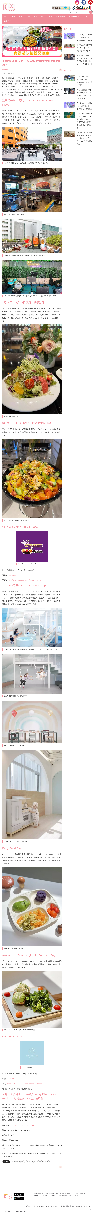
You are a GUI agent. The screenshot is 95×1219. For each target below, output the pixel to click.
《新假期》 (67, 1193)
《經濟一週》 (78, 1195)
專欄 (50, 16)
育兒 (35, 16)
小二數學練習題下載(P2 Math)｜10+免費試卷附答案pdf (85, 48)
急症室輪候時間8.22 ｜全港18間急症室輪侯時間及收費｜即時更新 (85, 81)
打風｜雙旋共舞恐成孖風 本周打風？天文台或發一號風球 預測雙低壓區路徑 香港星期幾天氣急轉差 (85, 121)
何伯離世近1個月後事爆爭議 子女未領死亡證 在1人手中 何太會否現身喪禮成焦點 (85, 138)
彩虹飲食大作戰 (17, 1162)
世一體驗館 (60, 16)
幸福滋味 (45, 1162)
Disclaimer (76, 1209)
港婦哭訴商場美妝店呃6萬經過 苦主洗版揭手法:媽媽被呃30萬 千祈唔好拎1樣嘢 (85, 60)
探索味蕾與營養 (32, 1162)
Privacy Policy (87, 1209)
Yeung (4, 73)
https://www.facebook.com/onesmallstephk (24, 1084)
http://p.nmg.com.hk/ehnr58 (22, 1125)
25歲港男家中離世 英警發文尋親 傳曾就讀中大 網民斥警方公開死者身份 (84, 94)
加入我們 (7, 21)
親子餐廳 (5, 70)
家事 (13, 16)
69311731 (11, 1079)
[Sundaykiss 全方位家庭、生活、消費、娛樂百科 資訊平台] (15, 7)
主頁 (6, 16)
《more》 (53, 1195)
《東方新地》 (45, 1195)
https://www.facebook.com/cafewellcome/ (24, 580)
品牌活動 (86, 16)
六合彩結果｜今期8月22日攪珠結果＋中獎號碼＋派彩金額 (85, 37)
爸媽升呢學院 (74, 16)
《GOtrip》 (75, 1193)
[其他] (60, 70)
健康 (43, 16)
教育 (21, 16)
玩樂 (28, 16)
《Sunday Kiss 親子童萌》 (65, 1195)
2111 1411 (12, 575)
